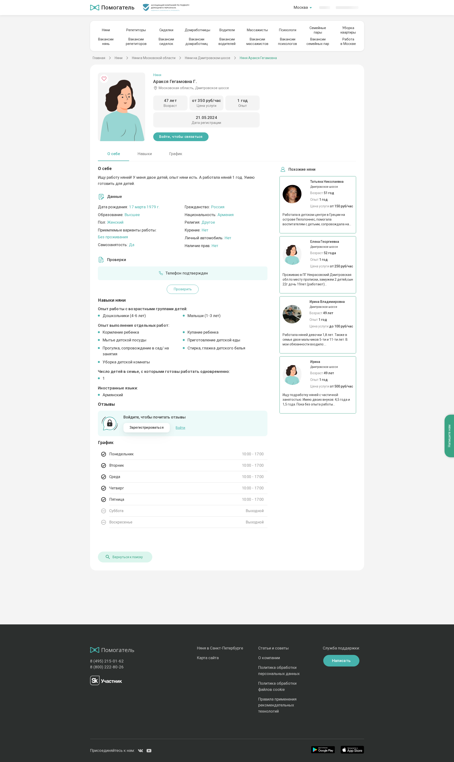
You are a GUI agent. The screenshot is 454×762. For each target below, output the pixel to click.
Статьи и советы (273, 648)
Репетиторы (136, 30)
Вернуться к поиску (128, 557)
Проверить (183, 289)
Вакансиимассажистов (257, 41)
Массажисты (257, 30)
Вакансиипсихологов (287, 41)
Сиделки (166, 30)
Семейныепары (318, 30)
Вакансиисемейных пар (317, 41)
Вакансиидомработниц (196, 41)
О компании (269, 657)
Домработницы (197, 30)
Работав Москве (348, 41)
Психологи (287, 30)
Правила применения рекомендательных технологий (277, 705)
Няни (106, 30)
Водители (227, 30)
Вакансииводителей (227, 41)
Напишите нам (449, 436)
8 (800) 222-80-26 (107, 667)
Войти (180, 428)
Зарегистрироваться (147, 427)
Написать (341, 660)
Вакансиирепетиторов (136, 41)
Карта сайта (208, 657)
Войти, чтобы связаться (181, 137)
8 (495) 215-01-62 (107, 661)
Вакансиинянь (106, 41)
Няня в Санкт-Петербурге (220, 648)
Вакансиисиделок (166, 41)
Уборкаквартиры (348, 30)
